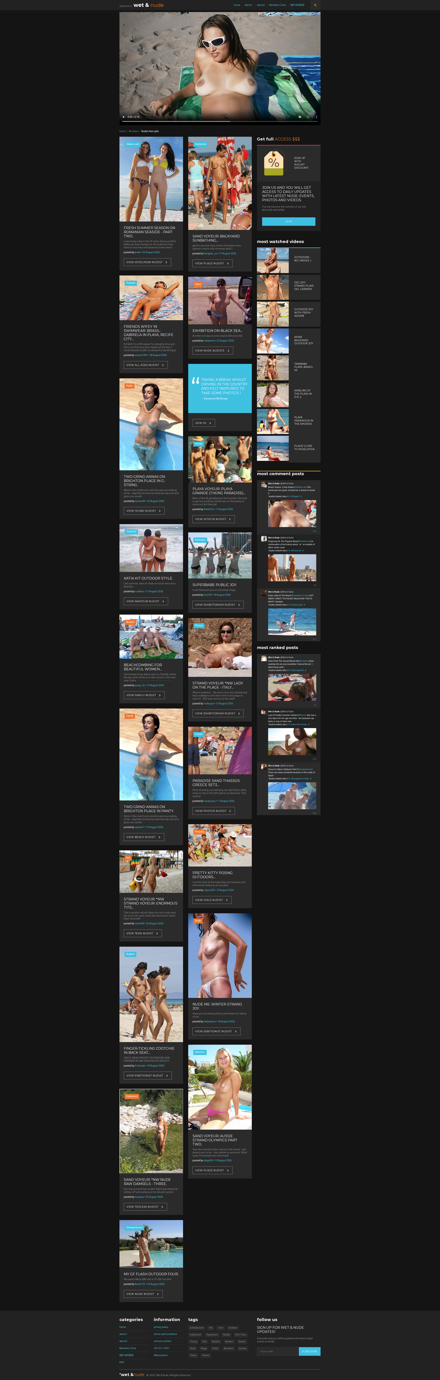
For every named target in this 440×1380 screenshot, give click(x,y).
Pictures (130, 283)
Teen (220, 1327)
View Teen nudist (139, 933)
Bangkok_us (210, 253)
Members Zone (277, 5)
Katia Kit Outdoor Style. (148, 578)
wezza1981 (141, 355)
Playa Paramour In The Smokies (303, 420)
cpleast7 (139, 827)
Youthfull (131, 531)
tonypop (139, 1196)
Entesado (140, 1065)
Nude (198, 920)
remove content (162, 1341)
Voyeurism (212, 1334)
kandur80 (140, 501)
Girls (204, 1341)
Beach (242, 1341)
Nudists (216, 1341)
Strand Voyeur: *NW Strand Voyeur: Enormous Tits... (150, 903)
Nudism (130, 622)
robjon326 (209, 890)
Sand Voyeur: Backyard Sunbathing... (216, 238)
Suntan (243, 1348)
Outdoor (233, 1327)
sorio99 (208, 594)
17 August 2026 (227, 253)
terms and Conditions (165, 1334)
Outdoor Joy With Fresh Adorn (303, 312)
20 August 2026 (151, 252)
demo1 (248, 5)
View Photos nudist (210, 811)
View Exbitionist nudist (144, 1075)
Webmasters (161, 1355)
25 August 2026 (154, 1196)
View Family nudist (141, 695)
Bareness (200, 539)
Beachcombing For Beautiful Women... (143, 667)
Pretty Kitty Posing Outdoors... (212, 875)
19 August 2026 (155, 685)
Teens (193, 1355)
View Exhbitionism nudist (215, 604)
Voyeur (206, 1355)
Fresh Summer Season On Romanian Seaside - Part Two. (149, 232)
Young (193, 1341)
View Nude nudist (140, 1294)
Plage (204, 1348)
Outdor (199, 734)
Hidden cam (132, 144)
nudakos (139, 591)
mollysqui (209, 703)
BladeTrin (209, 509)
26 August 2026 (154, 923)
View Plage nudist (209, 263)
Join (288, 221)
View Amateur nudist (142, 601)
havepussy (209, 801)
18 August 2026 (155, 1065)
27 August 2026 (154, 591)
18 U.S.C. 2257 (161, 1348)
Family (129, 716)
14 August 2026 (225, 890)
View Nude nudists (209, 350)
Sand (198, 284)
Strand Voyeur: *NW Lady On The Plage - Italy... (217, 685)
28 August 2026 (158, 355)
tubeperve (209, 340)
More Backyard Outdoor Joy (303, 340)
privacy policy (161, 1327)
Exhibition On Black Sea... (217, 331)
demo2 (261, 5)
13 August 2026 (224, 509)
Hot (128, 857)
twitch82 (139, 923)
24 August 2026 (156, 1284)
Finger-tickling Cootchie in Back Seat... (149, 1050)
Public (129, 385)
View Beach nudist (141, 837)
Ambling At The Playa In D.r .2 (303, 394)
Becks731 (140, 1284)
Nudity (226, 1334)
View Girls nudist (209, 900)
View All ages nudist (142, 364)
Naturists (200, 1052)
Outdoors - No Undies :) (302, 259)
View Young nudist (141, 510)
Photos (199, 625)
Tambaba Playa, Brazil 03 (303, 367)
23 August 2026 (225, 340)
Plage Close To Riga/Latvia (304, 447)
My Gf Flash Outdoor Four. (151, 1274)
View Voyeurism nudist (144, 262)
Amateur (134, 131)
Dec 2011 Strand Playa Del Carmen (304, 286)
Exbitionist (132, 1096)
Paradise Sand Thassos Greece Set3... (216, 783)
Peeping (199, 831)
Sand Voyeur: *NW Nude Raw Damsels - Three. (147, 1182)
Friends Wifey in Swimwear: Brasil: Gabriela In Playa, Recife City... (148, 332)
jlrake (138, 252)
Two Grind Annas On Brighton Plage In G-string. (144, 481)
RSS (121, 1362)
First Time (240, 1334)
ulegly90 (208, 1160)
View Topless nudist (142, 1206)
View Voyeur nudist (210, 519)
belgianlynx (210, 1021)
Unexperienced (134, 1227)
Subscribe (310, 1351)
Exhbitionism (197, 1327)
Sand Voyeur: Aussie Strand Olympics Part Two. (214, 1140)
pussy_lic (140, 685)
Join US (200, 423)
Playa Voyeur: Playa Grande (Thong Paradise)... (218, 491)
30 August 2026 (155, 501)
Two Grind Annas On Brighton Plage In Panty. (149, 809)
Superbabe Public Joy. (214, 585)
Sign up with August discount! (301, 162)
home (237, 5)
